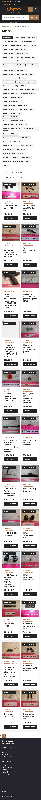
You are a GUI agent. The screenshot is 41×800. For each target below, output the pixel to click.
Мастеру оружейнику (13, 153)
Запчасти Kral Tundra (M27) (14, 78)
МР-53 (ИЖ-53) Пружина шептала (29, 442)
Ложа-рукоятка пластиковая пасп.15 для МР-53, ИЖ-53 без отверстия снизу (10, 301)
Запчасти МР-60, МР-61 (12, 113)
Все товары (7, 37)
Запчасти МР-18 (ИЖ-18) (12, 97)
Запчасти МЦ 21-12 (10, 134)
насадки (25, 157)
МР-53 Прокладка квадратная (28, 577)
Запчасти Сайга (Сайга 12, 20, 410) (16, 138)
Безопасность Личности (25, 37)
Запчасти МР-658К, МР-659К (14, 121)
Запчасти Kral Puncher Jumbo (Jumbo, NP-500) (20, 65)
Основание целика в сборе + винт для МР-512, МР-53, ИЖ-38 (10, 672)
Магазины (8, 149)
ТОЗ (5, 165)
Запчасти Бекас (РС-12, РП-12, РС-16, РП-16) (19, 82)
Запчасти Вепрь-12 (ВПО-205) (14, 86)
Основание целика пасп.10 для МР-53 (30, 668)
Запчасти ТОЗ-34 (10, 145)
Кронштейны (26, 145)
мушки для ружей (10, 157)
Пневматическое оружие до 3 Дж (16, 161)
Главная (5, 27)
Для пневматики (27, 41)
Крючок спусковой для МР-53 (30, 250)
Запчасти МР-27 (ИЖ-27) (12, 101)
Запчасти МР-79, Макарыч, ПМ (15, 125)
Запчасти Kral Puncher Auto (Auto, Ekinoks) (19, 57)
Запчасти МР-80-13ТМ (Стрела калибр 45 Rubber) (20, 129)
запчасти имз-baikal (28, 90)
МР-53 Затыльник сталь (28, 535)
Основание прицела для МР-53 (29, 626)
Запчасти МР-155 (28, 93)
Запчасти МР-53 (26, 109)
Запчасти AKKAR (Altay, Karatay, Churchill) (19, 45)
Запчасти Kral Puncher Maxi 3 (14, 70)
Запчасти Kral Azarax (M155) (14, 49)
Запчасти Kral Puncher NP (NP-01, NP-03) (18, 74)
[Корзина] (36, 9)
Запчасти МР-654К (10, 117)
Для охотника (10, 41)
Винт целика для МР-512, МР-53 (29, 208)
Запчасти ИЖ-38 (10, 90)
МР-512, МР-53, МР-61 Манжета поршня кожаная (29, 398)
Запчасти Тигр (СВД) (11, 142)
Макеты (21, 149)
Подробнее (11, 218)
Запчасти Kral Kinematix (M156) (15, 53)
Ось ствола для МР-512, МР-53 (28, 716)
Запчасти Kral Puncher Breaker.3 (16, 61)
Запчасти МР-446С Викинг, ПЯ (15, 105)
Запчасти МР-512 (10, 109)
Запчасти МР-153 (10, 93)
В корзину (11, 684)
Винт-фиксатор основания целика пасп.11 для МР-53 (10, 252)
